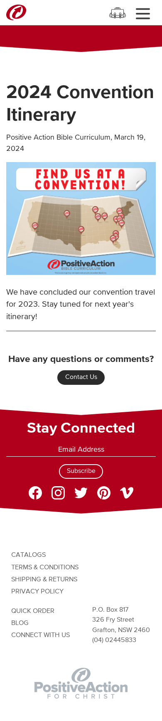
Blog (20, 623)
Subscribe (81, 471)
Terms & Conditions (45, 567)
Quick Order (32, 611)
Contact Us (81, 377)
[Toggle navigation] (143, 13)
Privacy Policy (37, 591)
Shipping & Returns (44, 579)
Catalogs (28, 555)
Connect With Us (40, 635)
